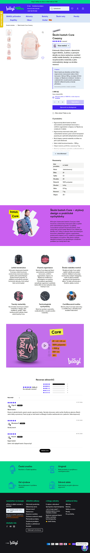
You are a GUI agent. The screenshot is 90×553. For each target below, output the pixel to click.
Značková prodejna (32, 521)
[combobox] (59, 8)
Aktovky (68, 504)
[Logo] (15, 8)
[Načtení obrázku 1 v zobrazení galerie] (9, 32)
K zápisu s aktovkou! (52, 504)
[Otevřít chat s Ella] (84, 547)
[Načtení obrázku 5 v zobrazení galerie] (9, 58)
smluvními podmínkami (12, 517)
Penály (68, 511)
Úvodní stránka (10, 25)
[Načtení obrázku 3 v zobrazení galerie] (9, 45)
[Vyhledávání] (51, 8)
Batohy (68, 507)
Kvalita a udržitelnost (33, 524)
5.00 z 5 (34, 387)
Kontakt (28, 526)
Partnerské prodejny (32, 519)
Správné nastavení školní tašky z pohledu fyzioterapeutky (54, 517)
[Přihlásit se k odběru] (22, 511)
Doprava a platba (32, 514)
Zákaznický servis (31, 507)
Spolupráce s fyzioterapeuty (55, 507)
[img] (12, 402)
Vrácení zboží (30, 509)
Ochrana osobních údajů (34, 516)
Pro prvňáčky (70, 514)
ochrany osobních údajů (17, 516)
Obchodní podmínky (32, 504)
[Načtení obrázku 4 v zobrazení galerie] (9, 52)
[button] (83, 8)
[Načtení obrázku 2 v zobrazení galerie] (9, 39)
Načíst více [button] (45, 450)
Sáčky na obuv (70, 509)
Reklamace (29, 511)
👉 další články (51, 521)
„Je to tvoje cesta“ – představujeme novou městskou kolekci (53, 511)
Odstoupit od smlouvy (34, 530)
